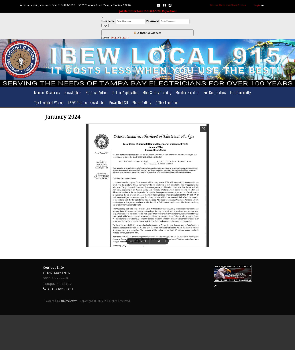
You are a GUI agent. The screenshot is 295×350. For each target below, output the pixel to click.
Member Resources (47, 92)
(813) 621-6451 (42, 5)
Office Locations (166, 102)
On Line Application (125, 92)
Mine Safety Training (157, 92)
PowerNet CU (118, 102)
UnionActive (69, 301)
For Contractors (215, 92)
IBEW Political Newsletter (86, 102)
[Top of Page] (216, 286)
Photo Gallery (141, 102)
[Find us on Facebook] (165, 6)
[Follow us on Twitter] (171, 6)
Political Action (96, 92)
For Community (240, 92)
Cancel (106, 38)
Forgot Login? (120, 37)
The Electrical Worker (49, 102)
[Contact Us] (159, 6)
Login (258, 5)
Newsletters (72, 92)
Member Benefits (187, 92)
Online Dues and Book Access (228, 5)
